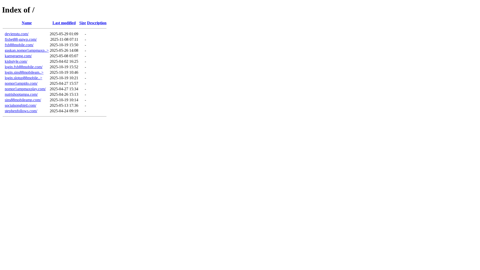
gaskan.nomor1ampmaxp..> (27, 50)
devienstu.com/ (16, 34)
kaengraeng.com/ (18, 56)
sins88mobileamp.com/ (23, 100)
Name (27, 23)
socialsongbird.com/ (20, 105)
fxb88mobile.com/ (19, 45)
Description (96, 23)
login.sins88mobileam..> (24, 72)
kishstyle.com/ (16, 61)
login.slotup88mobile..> (23, 78)
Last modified (64, 23)
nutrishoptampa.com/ (21, 94)
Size (82, 23)
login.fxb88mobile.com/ (23, 67)
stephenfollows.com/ (21, 111)
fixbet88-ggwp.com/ (21, 39)
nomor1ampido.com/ (21, 83)
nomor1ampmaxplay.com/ (25, 89)
